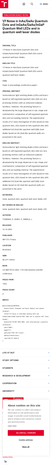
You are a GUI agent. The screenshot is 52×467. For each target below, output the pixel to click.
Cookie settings (26, 440)
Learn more (12, 426)
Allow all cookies (26, 433)
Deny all (26, 447)
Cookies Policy (8, 457)
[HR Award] (6, 461)
